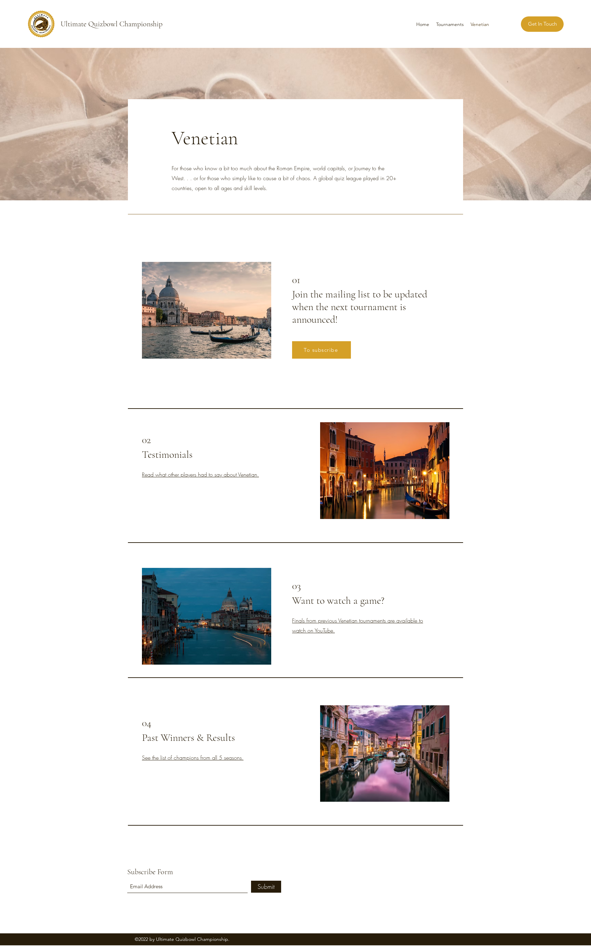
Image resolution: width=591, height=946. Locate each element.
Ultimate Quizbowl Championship (111, 23)
